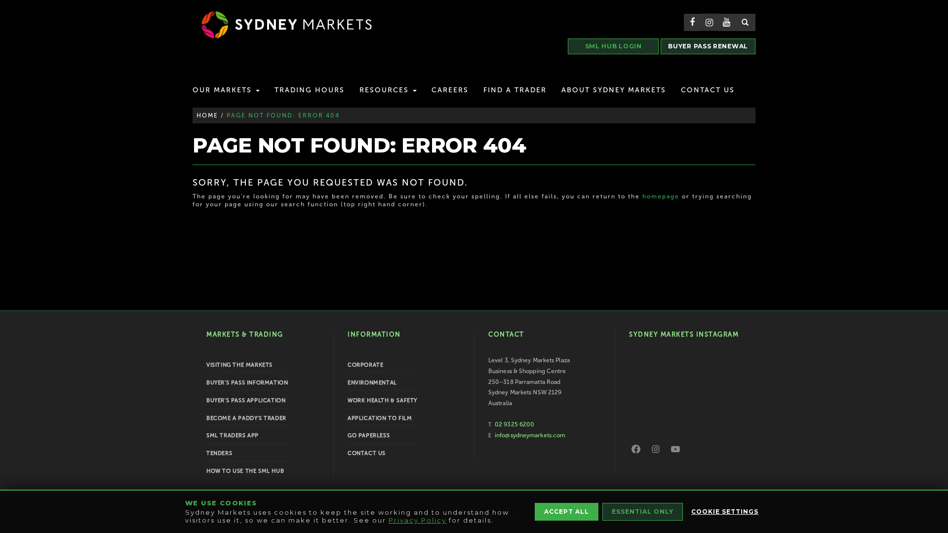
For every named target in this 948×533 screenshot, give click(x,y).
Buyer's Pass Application (245, 400)
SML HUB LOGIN (613, 46)
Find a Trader (515, 90)
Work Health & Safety (382, 400)
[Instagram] (656, 449)
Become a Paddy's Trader (246, 418)
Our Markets (224, 90)
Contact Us (708, 90)
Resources (385, 90)
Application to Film (380, 418)
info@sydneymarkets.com (530, 435)
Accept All (566, 511)
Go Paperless (369, 435)
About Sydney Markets (613, 90)
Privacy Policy (417, 520)
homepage (660, 196)
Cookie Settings (724, 511)
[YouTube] (675, 449)
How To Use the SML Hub (245, 471)
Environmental (372, 383)
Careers (450, 90)
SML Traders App (232, 435)
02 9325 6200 (514, 424)
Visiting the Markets (239, 365)
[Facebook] (636, 449)
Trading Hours (310, 90)
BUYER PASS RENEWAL (708, 46)
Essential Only (642, 511)
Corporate (365, 365)
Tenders (219, 453)
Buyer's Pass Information (247, 383)
